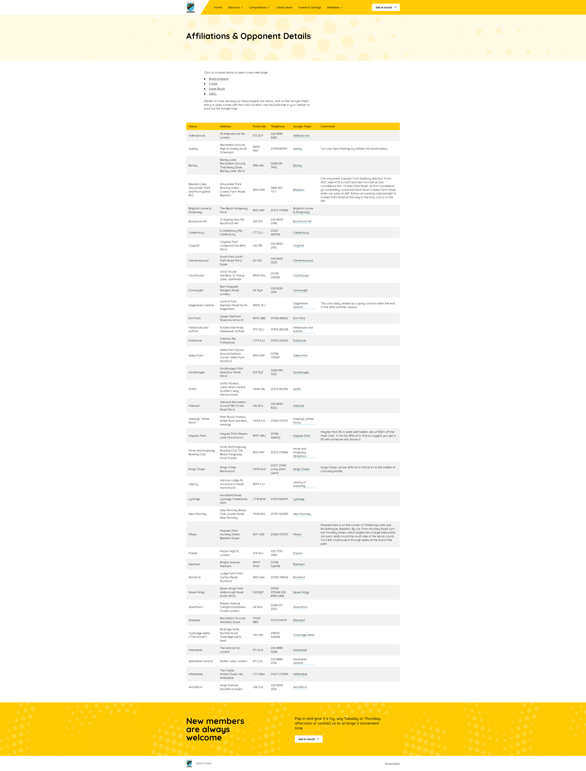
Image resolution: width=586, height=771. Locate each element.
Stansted (299, 620)
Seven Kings (301, 592)
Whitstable (300, 674)
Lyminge (298, 499)
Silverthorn (300, 607)
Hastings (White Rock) (303, 420)
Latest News (284, 7)
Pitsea (297, 534)
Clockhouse (301, 275)
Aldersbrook (301, 135)
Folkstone (299, 340)
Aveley (297, 148)
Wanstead (300, 650)
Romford (299, 577)
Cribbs (213, 83)
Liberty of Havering (299, 484)
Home (218, 7)
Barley (297, 165)
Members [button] (333, 7)
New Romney (302, 514)
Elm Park (299, 318)
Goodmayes (301, 372)
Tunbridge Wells (304, 635)
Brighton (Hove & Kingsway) (303, 210)
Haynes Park (301, 435)
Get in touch (384, 7)
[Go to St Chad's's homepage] (195, 7)
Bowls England (218, 78)
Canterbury (301, 232)
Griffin (297, 389)
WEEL (213, 93)
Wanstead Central (300, 661)
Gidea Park (300, 355)
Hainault (298, 405)
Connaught (300, 290)
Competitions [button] (258, 7)
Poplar (297, 553)
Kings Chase (301, 469)
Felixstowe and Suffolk (303, 329)
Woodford (299, 687)
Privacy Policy (392, 763)
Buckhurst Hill (302, 221)
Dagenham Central (300, 305)
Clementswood (303, 260)
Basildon (298, 190)
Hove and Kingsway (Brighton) (299, 452)
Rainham (299, 564)
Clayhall (298, 245)
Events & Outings (310, 7)
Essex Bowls (217, 88)
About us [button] (234, 7)
